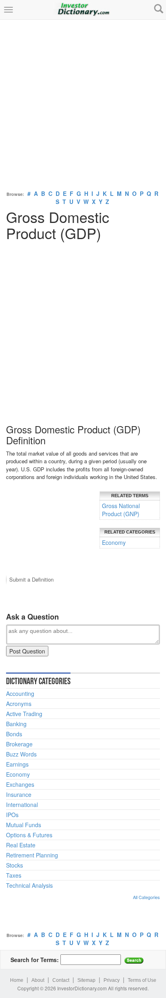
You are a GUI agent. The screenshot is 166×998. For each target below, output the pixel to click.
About (37, 980)
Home (16, 980)
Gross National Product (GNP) (121, 510)
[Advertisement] (83, 103)
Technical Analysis (29, 885)
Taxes (13, 875)
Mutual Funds (23, 825)
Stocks (14, 865)
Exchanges (20, 784)
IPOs (12, 815)
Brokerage (19, 744)
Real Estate (20, 845)
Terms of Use (142, 980)
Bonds (14, 734)
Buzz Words (21, 754)
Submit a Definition (31, 579)
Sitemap (86, 980)
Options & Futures (29, 835)
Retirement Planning (32, 855)
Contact (60, 980)
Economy (114, 542)
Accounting (20, 693)
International (22, 805)
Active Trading (24, 714)
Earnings (17, 764)
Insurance (18, 794)
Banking (16, 724)
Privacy (112, 980)
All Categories (146, 897)
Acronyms (18, 704)
